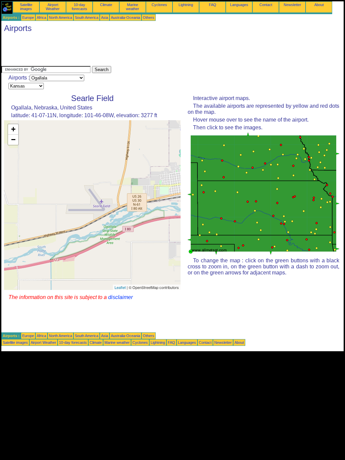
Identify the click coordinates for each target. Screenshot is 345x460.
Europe (28, 17)
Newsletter (292, 5)
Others (148, 17)
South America (86, 17)
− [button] (13, 139)
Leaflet (120, 287)
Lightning (186, 5)
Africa (41, 17)
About (319, 5)
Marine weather (132, 7)
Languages (239, 5)
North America (60, 17)
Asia (104, 17)
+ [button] (13, 129)
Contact (265, 5)
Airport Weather (53, 7)
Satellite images (26, 7)
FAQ (212, 5)
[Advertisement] (124, 51)
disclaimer (120, 297)
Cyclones (159, 5)
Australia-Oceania (125, 17)
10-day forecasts (79, 7)
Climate (106, 5)
